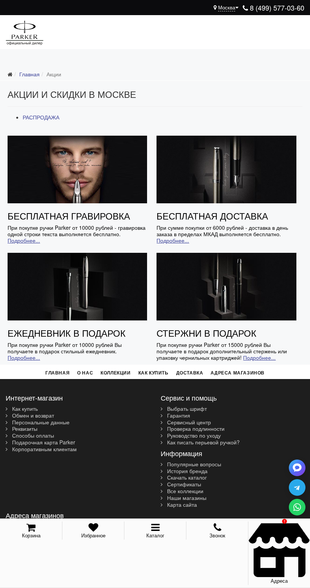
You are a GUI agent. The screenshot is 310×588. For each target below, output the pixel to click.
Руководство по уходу (193, 435)
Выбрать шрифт (186, 408)
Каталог (155, 535)
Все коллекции (184, 491)
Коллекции (115, 372)
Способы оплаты (32, 435)
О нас (85, 372)
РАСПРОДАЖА (41, 117)
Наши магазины (186, 498)
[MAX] (297, 468)
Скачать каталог (186, 477)
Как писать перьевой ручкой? (203, 442)
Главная (57, 372)
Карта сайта (181, 504)
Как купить (153, 372)
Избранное (93, 535)
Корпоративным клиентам (44, 449)
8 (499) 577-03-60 (276, 7)
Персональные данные (40, 422)
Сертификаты (183, 484)
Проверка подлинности (195, 429)
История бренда (187, 471)
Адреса (279, 580)
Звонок (217, 535)
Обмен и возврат (32, 415)
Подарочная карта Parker (43, 442)
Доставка (189, 372)
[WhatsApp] (297, 507)
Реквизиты (24, 429)
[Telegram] (297, 487)
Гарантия (178, 415)
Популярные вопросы (193, 464)
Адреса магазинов (238, 372)
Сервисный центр (188, 422)
